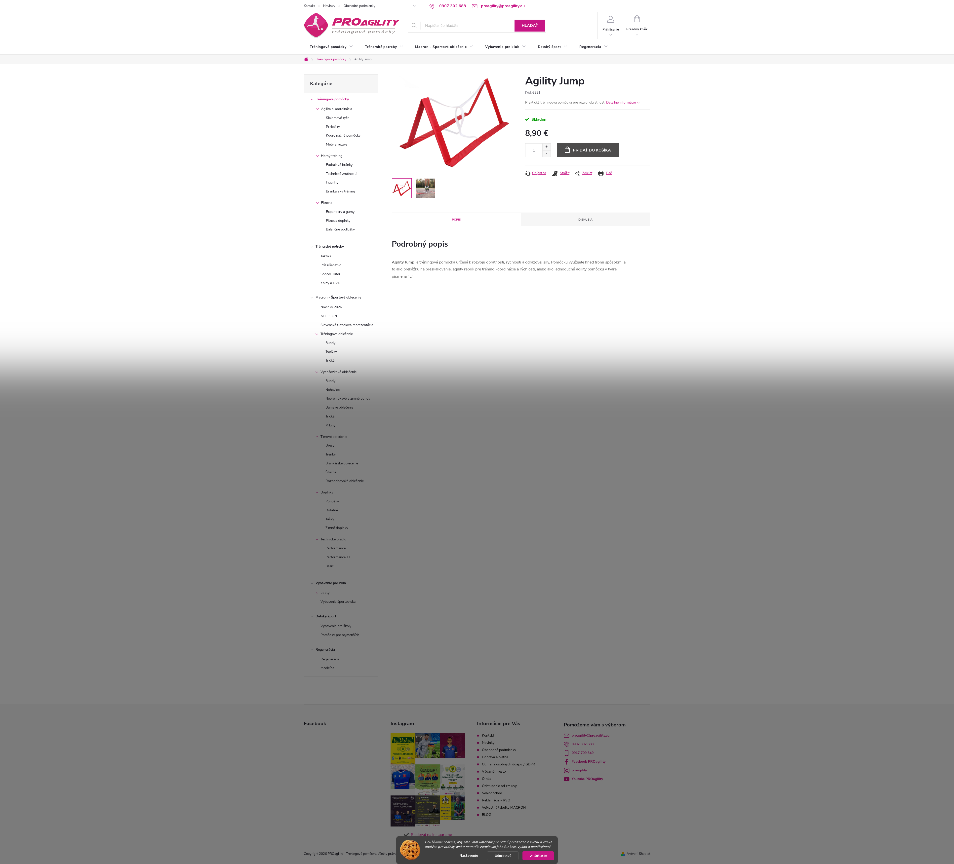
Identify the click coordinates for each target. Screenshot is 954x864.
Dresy (329, 445)
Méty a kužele (336, 144)
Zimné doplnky (336, 528)
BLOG (486, 814)
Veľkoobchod (492, 793)
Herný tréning (331, 155)
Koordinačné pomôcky (343, 135)
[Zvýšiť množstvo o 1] (546, 147)
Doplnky (326, 492)
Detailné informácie (621, 102)
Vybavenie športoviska (338, 601)
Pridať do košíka (592, 150)
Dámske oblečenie (339, 407)
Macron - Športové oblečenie (338, 297)
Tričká (329, 360)
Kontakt (309, 6)
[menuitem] (331, 47)
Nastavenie (469, 855)
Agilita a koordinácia (336, 109)
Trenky (330, 454)
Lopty (324, 592)
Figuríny (332, 182)
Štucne (330, 472)
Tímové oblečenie (333, 436)
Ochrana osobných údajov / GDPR (508, 764)
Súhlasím (540, 855)
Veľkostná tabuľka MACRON (504, 807)
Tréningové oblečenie (336, 334)
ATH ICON (328, 316)
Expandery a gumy (340, 211)
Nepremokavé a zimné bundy (347, 398)
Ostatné (331, 510)
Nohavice (332, 389)
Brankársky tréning (340, 191)
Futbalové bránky (339, 164)
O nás (486, 778)
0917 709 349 (583, 753)
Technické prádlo (333, 539)
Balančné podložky (340, 229)
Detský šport (326, 616)
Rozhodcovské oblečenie (344, 481)
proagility (579, 770)
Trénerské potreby (330, 246)
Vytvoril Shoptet (638, 854)
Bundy (330, 342)
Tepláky (331, 351)
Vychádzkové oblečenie (338, 372)
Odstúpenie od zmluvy (499, 786)
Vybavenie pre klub (331, 583)
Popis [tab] (456, 220)
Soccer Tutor (330, 274)
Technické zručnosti (341, 173)
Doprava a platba (495, 757)
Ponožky (332, 501)
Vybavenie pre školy (335, 626)
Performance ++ (338, 557)
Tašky (329, 519)
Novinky (329, 6)
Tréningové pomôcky (332, 99)
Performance (335, 548)
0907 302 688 (583, 744)
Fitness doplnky (338, 220)
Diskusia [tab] (585, 220)
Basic (329, 566)
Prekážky (333, 126)
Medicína (327, 668)
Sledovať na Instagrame (431, 834)
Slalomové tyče (337, 117)
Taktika (325, 256)
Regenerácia (325, 649)
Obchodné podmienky (359, 6)
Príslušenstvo (330, 265)
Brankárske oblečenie (341, 463)
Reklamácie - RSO (496, 800)
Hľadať (530, 25)
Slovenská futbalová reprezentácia (346, 325)
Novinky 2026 (331, 307)
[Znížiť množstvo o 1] (546, 153)
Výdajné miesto (494, 771)
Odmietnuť (503, 855)
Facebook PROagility (588, 761)
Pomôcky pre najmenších (339, 635)
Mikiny (330, 425)
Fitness (326, 202)
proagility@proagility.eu (590, 735)
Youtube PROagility (587, 779)
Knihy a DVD (330, 283)
